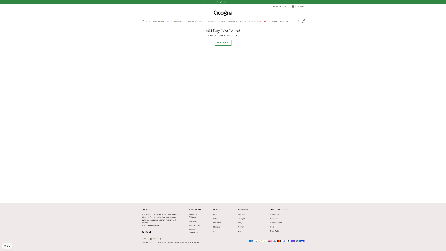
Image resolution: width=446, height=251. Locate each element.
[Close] (252, 99)
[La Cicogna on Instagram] (223, 151)
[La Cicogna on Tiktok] (226, 151)
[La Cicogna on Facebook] (219, 151)
